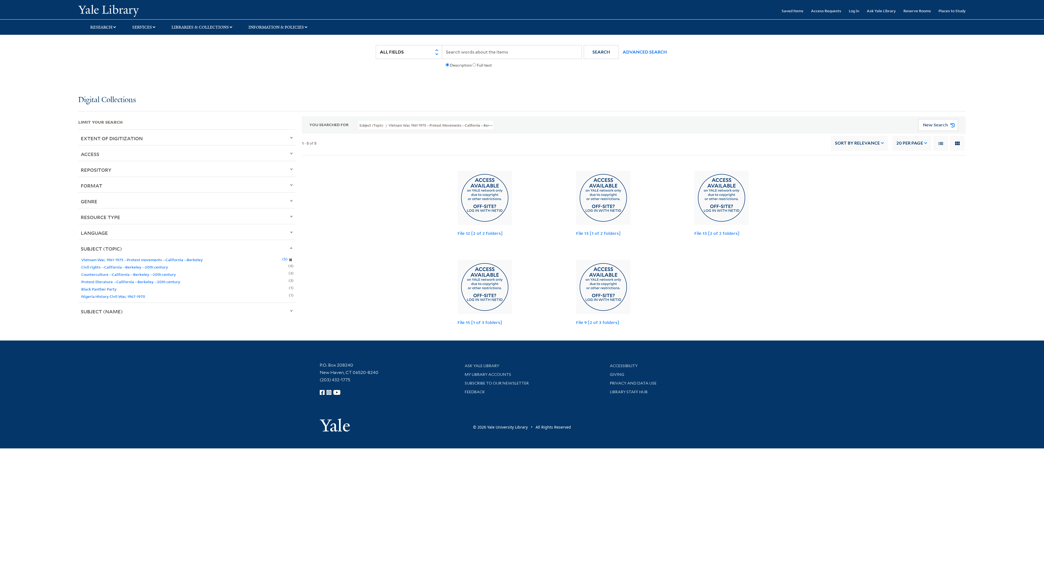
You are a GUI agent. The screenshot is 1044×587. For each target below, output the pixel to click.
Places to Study (952, 10)
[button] (601, 52)
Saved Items (792, 10)
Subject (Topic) (101, 248)
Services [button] (142, 27)
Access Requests (826, 10)
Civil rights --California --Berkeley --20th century (124, 267)
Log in (854, 10)
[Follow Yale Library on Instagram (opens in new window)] (329, 392)
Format (91, 185)
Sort (857, 143)
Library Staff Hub (629, 392)
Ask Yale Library (881, 10)
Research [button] (101, 27)
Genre (89, 201)
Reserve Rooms (917, 10)
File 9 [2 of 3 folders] (597, 322)
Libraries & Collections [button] (200, 27)
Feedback (475, 392)
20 (909, 143)
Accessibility (624, 366)
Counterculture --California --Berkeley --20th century (128, 274)
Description (461, 65)
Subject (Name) (102, 311)
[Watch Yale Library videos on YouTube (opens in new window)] (336, 392)
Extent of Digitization (112, 138)
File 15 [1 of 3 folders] (480, 322)
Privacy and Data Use (633, 383)
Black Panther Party (99, 289)
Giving (617, 374)
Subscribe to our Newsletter (497, 383)
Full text (484, 65)
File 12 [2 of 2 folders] (480, 233)
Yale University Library (145, 10)
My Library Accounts (488, 374)
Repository (96, 170)
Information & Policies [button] (276, 27)
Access (90, 154)
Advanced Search (645, 52)
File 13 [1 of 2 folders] (598, 233)
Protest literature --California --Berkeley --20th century (130, 281)
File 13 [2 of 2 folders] (716, 233)
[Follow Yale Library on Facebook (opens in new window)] (322, 392)
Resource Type (100, 217)
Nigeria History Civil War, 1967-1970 (113, 296)
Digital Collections (107, 100)
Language (94, 233)
